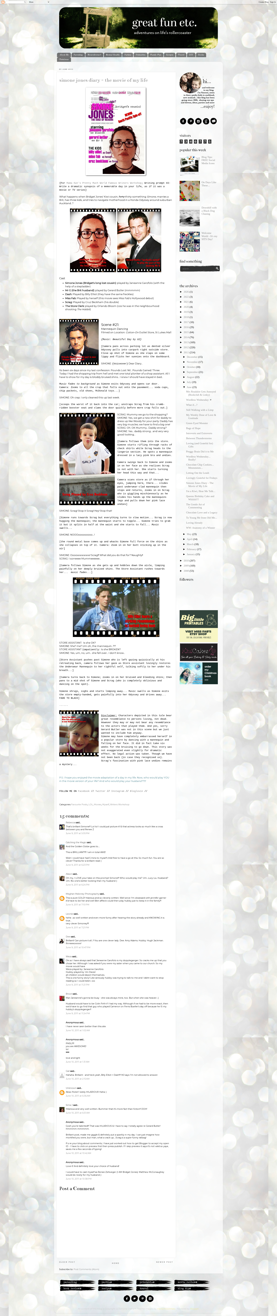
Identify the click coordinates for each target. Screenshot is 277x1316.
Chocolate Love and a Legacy (201, 512)
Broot (69, 994)
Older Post (67, 1262)
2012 (187, 347)
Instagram (117, 791)
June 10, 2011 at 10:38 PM (79, 1179)
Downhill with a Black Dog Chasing (209, 210)
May (189, 534)
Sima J (69, 1105)
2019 (187, 311)
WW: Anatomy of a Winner (200, 527)
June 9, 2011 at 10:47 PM (78, 947)
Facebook (84, 791)
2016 (187, 327)
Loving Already (194, 522)
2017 (187, 322)
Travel (181, 55)
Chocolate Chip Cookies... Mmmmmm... (200, 466)
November (193, 361)
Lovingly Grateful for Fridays (201, 477)
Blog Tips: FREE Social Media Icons (208, 160)
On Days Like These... (209, 184)
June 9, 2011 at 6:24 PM (77, 884)
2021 (187, 301)
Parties (127, 55)
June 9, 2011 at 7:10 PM (77, 904)
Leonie (69, 914)
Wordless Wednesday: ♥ (199, 399)
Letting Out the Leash (197, 472)
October (191, 367)
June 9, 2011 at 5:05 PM (77, 833)
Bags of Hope (193, 428)
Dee (68, 936)
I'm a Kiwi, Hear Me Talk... (200, 491)
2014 (187, 337)
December (192, 356)
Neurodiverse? (94, 55)
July (189, 382)
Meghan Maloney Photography (82, 894)
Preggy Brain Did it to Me (200, 451)
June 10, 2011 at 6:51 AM (78, 1113)
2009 (187, 565)
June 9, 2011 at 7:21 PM (77, 927)
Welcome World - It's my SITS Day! (209, 236)
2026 (187, 291)
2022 (187, 296)
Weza (69, 956)
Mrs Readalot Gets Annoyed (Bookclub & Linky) (201, 393)
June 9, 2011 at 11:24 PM (78, 1013)
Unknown (71, 1088)
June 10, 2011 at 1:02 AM (78, 1030)
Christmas (64, 59)
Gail (68, 1071)
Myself (105, 804)
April (190, 539)
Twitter (100, 791)
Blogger (194, 1308)
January (191, 554)
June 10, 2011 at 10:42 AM (78, 1153)
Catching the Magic (76, 842)
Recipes (169, 55)
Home (116, 1263)
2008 (187, 570)
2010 (187, 560)
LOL (90, 804)
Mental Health (112, 55)
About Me (64, 55)
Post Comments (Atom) (86, 1269)
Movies (97, 804)
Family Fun (155, 55)
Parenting (78, 55)
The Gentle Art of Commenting (195, 506)
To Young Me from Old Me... (201, 517)
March (190, 544)
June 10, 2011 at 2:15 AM (78, 1079)
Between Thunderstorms (199, 438)
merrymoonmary (166, 1308)
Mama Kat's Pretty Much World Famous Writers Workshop (104, 183)
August (191, 377)
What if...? (191, 404)
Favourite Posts (79, 804)
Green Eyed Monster (197, 423)
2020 (187, 306)
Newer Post (164, 1262)
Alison (69, 874)
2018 (187, 317)
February (192, 549)
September (193, 372)
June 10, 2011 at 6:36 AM (78, 1096)
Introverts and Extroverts (199, 433)
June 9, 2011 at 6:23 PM (77, 865)
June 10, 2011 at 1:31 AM (77, 1062)
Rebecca (70, 822)
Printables (140, 55)
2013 (187, 342)
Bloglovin (136, 791)
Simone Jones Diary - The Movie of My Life (103, 80)
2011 (187, 352)
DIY (191, 55)
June (189, 387)
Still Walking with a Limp (200, 409)
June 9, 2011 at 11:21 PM (77, 984)
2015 (187, 332)
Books (201, 55)
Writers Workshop (119, 804)
